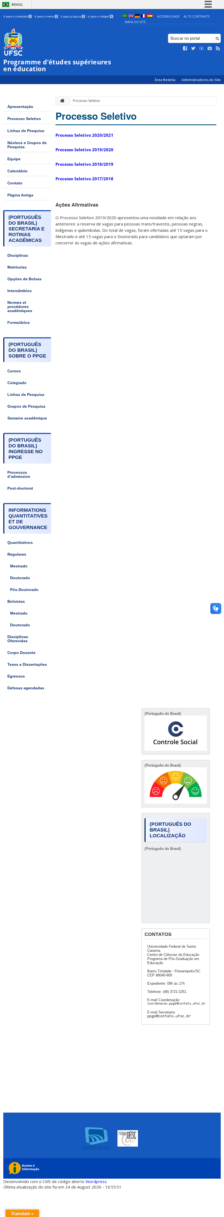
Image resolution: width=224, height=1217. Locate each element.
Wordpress (96, 1181)
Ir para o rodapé (100, 16)
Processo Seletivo (24, 119)
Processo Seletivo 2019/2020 (84, 149)
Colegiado (16, 383)
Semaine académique (27, 418)
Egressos (16, 676)
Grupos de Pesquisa (26, 406)
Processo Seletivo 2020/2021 (84, 135)
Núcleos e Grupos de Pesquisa (27, 145)
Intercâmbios (19, 291)
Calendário (17, 171)
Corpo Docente (21, 653)
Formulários (18, 323)
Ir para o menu (45, 16)
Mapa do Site (135, 22)
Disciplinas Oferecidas (17, 639)
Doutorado (20, 578)
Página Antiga (20, 195)
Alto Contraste (197, 16)
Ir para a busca (72, 16)
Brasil (17, 4)
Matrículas (17, 267)
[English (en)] (131, 16)
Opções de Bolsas (24, 279)
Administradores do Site (201, 80)
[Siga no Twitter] (193, 48)
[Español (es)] (150, 16)
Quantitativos (20, 543)
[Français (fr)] (143, 16)
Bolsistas (16, 601)
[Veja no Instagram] (210, 48)
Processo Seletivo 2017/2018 (84, 178)
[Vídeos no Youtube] (201, 48)
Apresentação (20, 107)
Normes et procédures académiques (19, 307)
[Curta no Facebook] (185, 48)
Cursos (14, 371)
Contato (14, 183)
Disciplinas (17, 255)
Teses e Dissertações (27, 664)
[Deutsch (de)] (137, 16)
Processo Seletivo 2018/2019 (84, 164)
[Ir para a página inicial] (61, 101)
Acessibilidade (168, 16)
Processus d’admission (18, 474)
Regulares (16, 554)
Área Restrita (165, 80)
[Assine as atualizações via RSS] (218, 48)
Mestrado (19, 566)
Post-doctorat (20, 488)
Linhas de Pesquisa (25, 131)
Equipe (13, 159)
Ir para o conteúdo (17, 16)
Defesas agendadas (25, 688)
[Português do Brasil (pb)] (124, 16)
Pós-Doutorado (24, 590)
